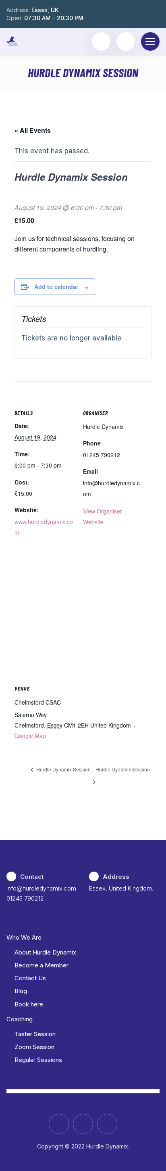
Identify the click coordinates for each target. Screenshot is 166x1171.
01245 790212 (25, 898)
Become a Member (41, 965)
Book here (29, 1004)
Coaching (19, 1019)
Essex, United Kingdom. (121, 888)
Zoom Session (34, 1047)
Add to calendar (56, 286)
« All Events (33, 130)
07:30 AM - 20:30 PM (53, 17)
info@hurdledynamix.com (41, 888)
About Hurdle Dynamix (45, 952)
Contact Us (30, 978)
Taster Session (35, 1034)
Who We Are (24, 937)
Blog (21, 991)
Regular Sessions (38, 1060)
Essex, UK (44, 9)
